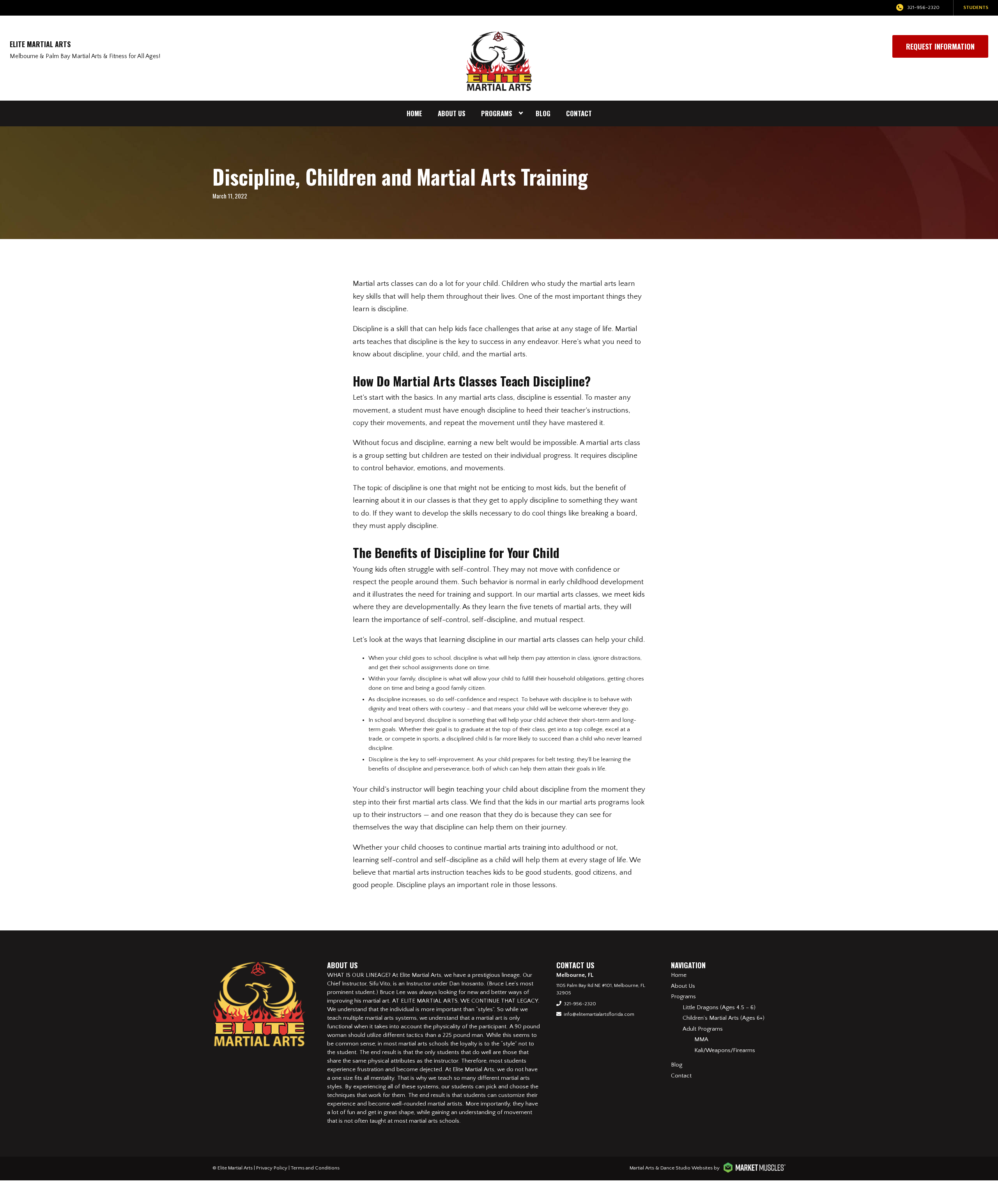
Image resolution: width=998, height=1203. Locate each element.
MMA (701, 1039)
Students (975, 7)
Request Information (940, 46)
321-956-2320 (923, 7)
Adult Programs (703, 1029)
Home (414, 113)
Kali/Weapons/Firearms (724, 1050)
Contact (579, 113)
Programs (496, 113)
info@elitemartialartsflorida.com (599, 1014)
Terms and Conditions (315, 1168)
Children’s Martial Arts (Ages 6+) (723, 1018)
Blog (543, 113)
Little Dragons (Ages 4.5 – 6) (719, 1007)
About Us (451, 113)
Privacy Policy (271, 1168)
